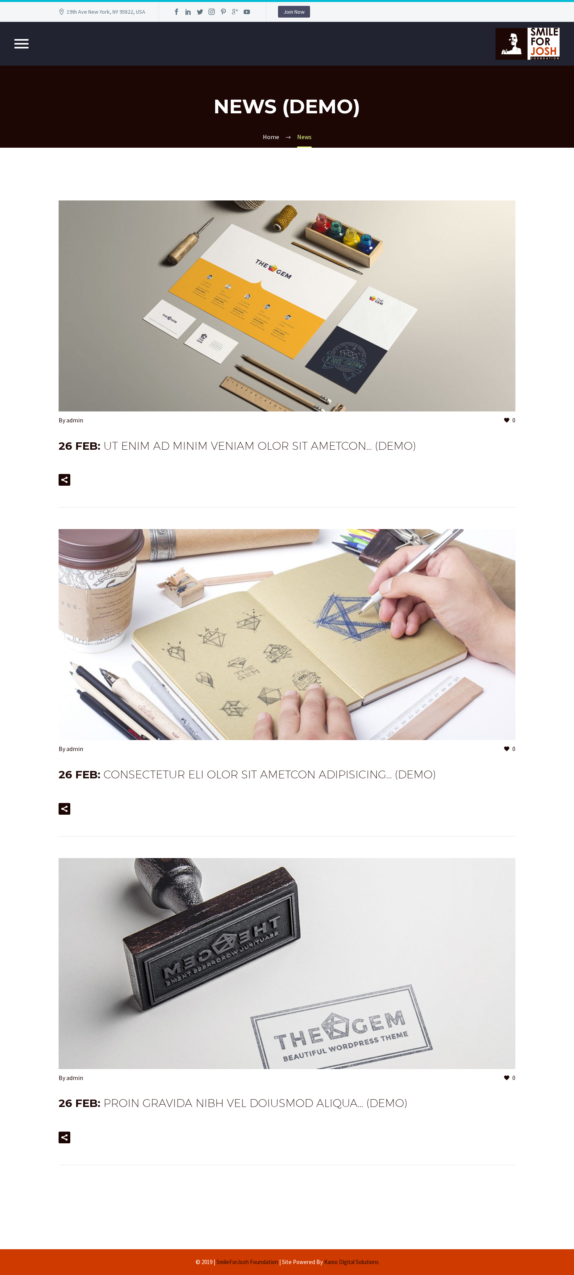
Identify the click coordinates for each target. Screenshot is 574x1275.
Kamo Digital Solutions (351, 1262)
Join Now (294, 11)
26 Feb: (237, 445)
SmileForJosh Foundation (247, 1262)
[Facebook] (176, 12)
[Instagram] (211, 12)
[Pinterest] (223, 12)
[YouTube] (247, 12)
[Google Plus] (235, 12)
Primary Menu (21, 44)
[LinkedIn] (188, 12)
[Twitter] (200, 12)
